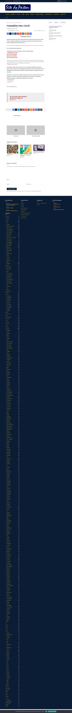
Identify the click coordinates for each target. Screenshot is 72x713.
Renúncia (8, 572)
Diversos (32, 14)
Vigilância (8, 616)
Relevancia (8, 567)
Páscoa (8, 289)
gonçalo (8, 258)
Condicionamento (10, 395)
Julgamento (9, 502)
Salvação (8, 579)
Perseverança (9, 548)
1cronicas (7, 216)
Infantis (7, 621)
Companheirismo (9, 392)
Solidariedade (9, 592)
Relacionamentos (10, 566)
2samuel (7, 219)
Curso (23, 14)
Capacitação (9, 377)
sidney (8, 261)
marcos (8, 670)
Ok (46, 711)
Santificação (9, 580)
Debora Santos (9, 250)
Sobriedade (9, 589)
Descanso (8, 421)
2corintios (7, 217)
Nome (8, 179)
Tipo (6, 698)
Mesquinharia (9, 520)
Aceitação (8, 330)
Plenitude (8, 551)
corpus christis (9, 273)
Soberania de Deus (10, 585)
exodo (8, 650)
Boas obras (9, 369)
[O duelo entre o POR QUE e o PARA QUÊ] (26, 149)
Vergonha (8, 613)
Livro (6, 629)
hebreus (8, 657)
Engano (8, 445)
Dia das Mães (9, 276)
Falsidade (8, 462)
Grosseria (8, 476)
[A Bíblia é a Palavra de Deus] (39, 148)
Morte (8, 525)
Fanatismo (8, 463)
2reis (7, 639)
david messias (9, 248)
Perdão (8, 546)
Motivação (8, 527)
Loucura (8, 509)
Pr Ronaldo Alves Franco (13, 86)
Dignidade (8, 432)
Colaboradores (8, 247)
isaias (7, 660)
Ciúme (8, 387)
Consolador (9, 299)
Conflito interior (9, 398)
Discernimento (9, 434)
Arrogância (8, 359)
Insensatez (8, 497)
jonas (7, 663)
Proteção (8, 558)
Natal (7, 287)
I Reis (7, 320)
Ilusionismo (8, 488)
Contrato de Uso (24, 217)
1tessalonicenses (9, 634)
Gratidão (8, 475)
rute (7, 680)
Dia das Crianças (9, 274)
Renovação (9, 571)
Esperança (8, 452)
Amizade (8, 338)
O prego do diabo (52, 38)
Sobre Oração (9, 239)
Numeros (7, 686)
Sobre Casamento (10, 229)
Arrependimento (9, 357)
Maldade (8, 512)
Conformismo (9, 400)
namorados (9, 286)
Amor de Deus (9, 344)
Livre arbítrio (9, 507)
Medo (8, 517)
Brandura (8, 374)
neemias (8, 673)
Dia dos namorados (10, 279)
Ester (7, 315)
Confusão (8, 401)
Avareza (8, 366)
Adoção (8, 331)
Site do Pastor (11, 30)
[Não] (70, 711)
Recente (56, 22)
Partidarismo (9, 543)
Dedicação (8, 416)
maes (7, 284)
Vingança (8, 618)
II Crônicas (7, 323)
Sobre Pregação (9, 242)
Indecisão (8, 489)
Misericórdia (9, 522)
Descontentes (9, 426)
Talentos (8, 593)
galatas (8, 654)
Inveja (8, 501)
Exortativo (8, 309)
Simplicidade (9, 584)
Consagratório (9, 297)
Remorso (8, 569)
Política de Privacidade (25, 214)
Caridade (8, 382)
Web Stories (62, 14)
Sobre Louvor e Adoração (11, 237)
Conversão (8, 406)
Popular (50, 22)
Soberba (8, 587)
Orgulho (8, 538)
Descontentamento (10, 424)
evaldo (8, 255)
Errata (27, 14)
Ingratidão (8, 494)
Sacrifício (8, 577)
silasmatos (8, 263)
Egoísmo (8, 442)
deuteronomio (9, 647)
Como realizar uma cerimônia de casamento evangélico (55, 27)
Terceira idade (9, 598)
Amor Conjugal (9, 343)
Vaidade (7, 704)
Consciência (9, 403)
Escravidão (8, 450)
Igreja (8, 486)
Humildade (8, 483)
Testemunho (9, 600)
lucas (7, 668)
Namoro (8, 530)
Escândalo (8, 449)
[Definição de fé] (12, 149)
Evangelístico (9, 307)
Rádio (7, 691)
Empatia (8, 444)
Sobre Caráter (9, 227)
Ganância (8, 470)
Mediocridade (9, 515)
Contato (18, 14)
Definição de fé (10, 154)
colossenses (9, 644)
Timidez (8, 602)
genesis (8, 655)
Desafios (8, 224)
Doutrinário (8, 302)
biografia (8, 699)
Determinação (9, 429)
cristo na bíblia (8, 266)
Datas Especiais (8, 268)
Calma (8, 375)
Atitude (8, 361)
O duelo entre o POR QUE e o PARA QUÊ (25, 156)
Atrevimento (9, 362)
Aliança (8, 336)
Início (8, 22)
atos (7, 642)
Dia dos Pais (9, 281)
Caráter (8, 379)
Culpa (8, 411)
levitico (8, 667)
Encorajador (9, 304)
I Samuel (7, 322)
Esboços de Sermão (39, 14)
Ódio (7, 535)
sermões (7, 696)
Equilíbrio (8, 447)
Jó (6, 623)
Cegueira (8, 385)
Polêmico (8, 310)
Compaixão (9, 390)
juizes (7, 626)
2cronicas (8, 637)
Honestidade (9, 481)
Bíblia (7, 367)
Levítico (7, 628)
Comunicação (9, 393)
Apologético (9, 296)
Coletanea (7, 265)
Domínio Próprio (9, 437)
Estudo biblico (9, 701)
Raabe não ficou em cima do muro (55, 35)
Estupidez (8, 455)
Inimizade (8, 496)
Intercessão (9, 499)
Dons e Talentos (9, 439)
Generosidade (9, 471)
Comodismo (9, 388)
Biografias (13, 14)
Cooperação (9, 408)
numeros (8, 675)
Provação (8, 559)
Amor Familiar (9, 346)
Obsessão (8, 533)
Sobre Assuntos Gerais (11, 226)
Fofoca (8, 468)
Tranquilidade (9, 605)
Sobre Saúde (9, 245)
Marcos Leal (9, 260)
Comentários (63, 22)
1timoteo (8, 636)
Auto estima (9, 364)
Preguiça (8, 553)
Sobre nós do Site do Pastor (41, 203)
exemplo (8, 460)
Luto (7, 510)
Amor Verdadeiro (10, 348)
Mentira (8, 519)
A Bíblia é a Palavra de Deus (38, 152)
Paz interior (9, 545)
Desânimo (8, 419)
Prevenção (8, 556)
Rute (6, 693)
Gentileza (8, 473)
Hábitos (8, 478)
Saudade (8, 582)
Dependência (9, 418)
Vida (7, 615)
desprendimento (8, 291)
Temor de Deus (9, 597)
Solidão (8, 590)
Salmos (7, 694)
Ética (7, 457)
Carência (8, 380)
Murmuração (9, 528)
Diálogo (8, 431)
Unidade (8, 611)
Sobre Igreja (9, 235)
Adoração (8, 333)
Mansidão (8, 514)
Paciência (8, 541)
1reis (7, 631)
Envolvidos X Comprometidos (54, 33)
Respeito (8, 574)
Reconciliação (9, 564)
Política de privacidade (52, 711)
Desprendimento (9, 427)
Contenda (8, 405)
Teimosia (8, 595)
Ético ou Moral (9, 305)
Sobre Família (9, 234)
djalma (8, 252)
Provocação (9, 561)
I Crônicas (7, 318)
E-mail (8, 184)
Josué (7, 624)
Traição (8, 603)
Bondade (8, 372)
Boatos (8, 370)
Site (29, 184)
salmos (8, 681)
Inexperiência (9, 491)
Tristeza (8, 610)
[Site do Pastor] (18, 7)
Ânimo (8, 349)
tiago (7, 683)
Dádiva (8, 413)
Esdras (7, 312)
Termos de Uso (23, 216)
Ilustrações (56, 14)
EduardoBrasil (9, 253)
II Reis (7, 325)
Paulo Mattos (8, 688)
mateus (8, 672)
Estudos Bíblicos (48, 14)
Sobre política (9, 240)
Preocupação (9, 554)
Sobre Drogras (9, 232)
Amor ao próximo (10, 341)
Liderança (8, 504)
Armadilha (8, 356)
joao (7, 662)
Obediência (9, 532)
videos (7, 706)
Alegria (8, 335)
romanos (8, 678)
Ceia (7, 222)
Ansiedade (8, 351)
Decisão (8, 414)
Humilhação (9, 484)
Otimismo (8, 540)
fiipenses (8, 652)
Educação (8, 440)
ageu (7, 641)
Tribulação (8, 608)
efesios (8, 649)
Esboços (7, 294)
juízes (8, 665)
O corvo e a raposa (52, 30)
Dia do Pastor (9, 278)
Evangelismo (9, 458)
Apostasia (8, 354)
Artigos (7, 14)
